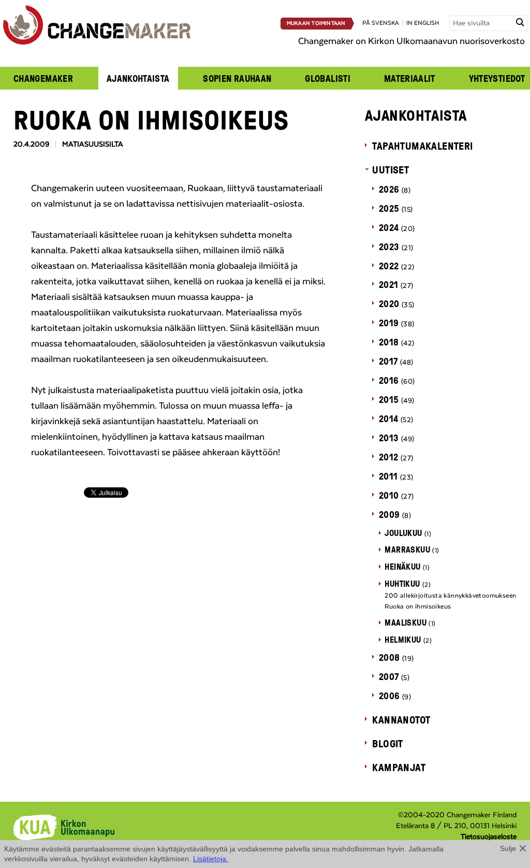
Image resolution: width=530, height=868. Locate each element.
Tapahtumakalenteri (422, 145)
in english (422, 23)
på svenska (380, 23)
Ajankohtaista (138, 78)
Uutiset (390, 169)
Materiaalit (409, 78)
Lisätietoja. (210, 859)
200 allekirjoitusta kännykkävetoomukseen (450, 595)
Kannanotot (401, 719)
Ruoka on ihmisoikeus (418, 606)
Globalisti (327, 78)
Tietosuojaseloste (489, 837)
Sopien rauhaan (237, 78)
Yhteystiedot (497, 78)
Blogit (387, 743)
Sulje (508, 848)
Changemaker (43, 78)
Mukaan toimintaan (316, 23)
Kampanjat (398, 767)
